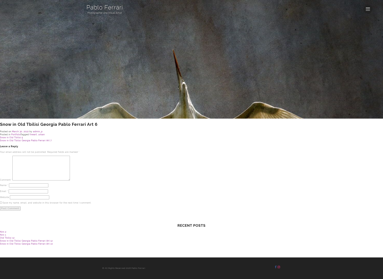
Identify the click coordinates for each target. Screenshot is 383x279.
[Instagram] (279, 267)
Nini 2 (3, 232)
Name (4, 185)
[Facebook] (275, 267)
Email (4, 191)
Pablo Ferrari (104, 7)
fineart (33, 134)
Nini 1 (3, 235)
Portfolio (15, 134)
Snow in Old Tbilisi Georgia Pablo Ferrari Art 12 (26, 241)
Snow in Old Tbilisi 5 (11, 137)
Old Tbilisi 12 (7, 238)
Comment (6, 180)
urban (41, 134)
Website (4, 197)
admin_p (38, 131)
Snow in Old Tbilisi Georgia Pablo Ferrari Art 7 (26, 140)
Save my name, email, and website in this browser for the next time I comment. (47, 203)
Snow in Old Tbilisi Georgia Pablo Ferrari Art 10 (26, 244)
